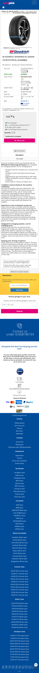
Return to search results (10, 11)
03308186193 (24, 334)
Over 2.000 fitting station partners (20, 389)
